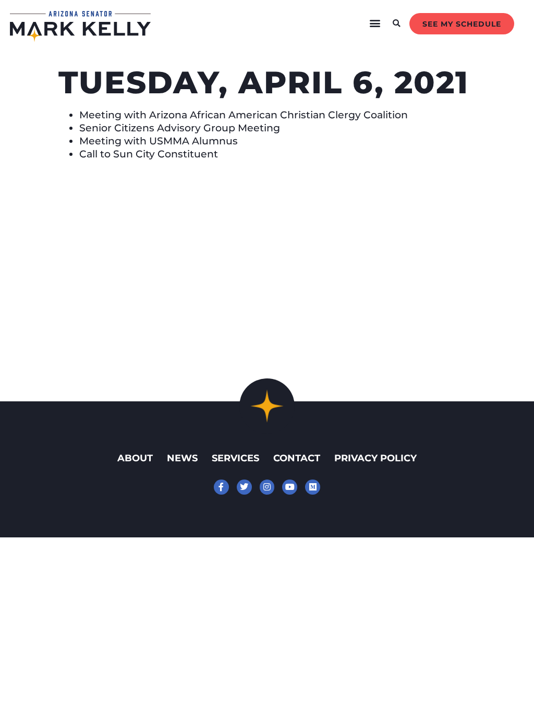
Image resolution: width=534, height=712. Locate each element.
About (135, 458)
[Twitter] (244, 487)
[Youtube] (289, 487)
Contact (296, 458)
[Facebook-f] (221, 487)
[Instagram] (267, 487)
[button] (375, 23)
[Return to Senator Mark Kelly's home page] (80, 38)
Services (235, 458)
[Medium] (312, 487)
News (182, 458)
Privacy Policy (375, 458)
